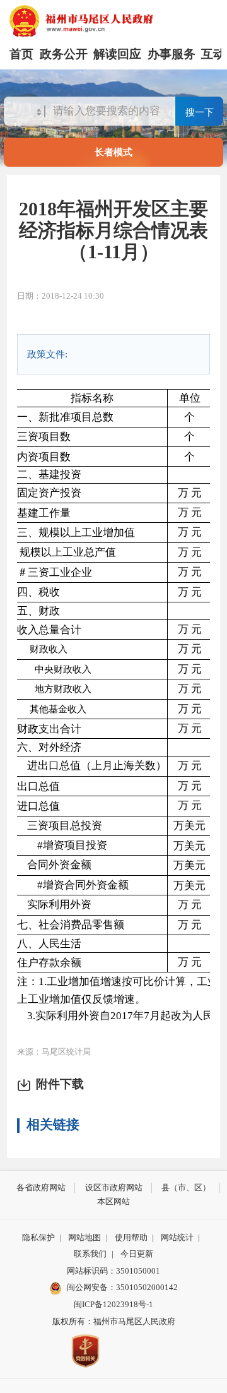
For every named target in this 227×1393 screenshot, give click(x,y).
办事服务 (171, 54)
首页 (21, 54)
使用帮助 (131, 1237)
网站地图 (84, 1237)
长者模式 (113, 151)
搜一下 (199, 112)
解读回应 (117, 54)
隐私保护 (38, 1237)
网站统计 (177, 1237)
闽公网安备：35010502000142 (122, 1287)
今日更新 (136, 1253)
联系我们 (90, 1253)
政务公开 (64, 54)
